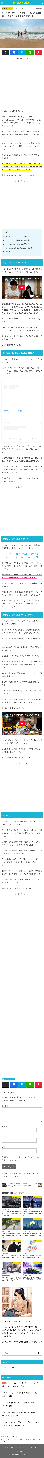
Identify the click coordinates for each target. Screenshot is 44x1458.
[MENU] (2, 2)
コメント (6, 1106)
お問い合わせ (23, 1451)
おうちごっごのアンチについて (15, 236)
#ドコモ (22, 554)
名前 (4, 1126)
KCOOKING (22, 3)
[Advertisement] (22, 82)
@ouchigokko (11, 554)
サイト (4, 1147)
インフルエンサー (7, 8)
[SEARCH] (41, 2)
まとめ (6, 252)
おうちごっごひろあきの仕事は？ (16, 244)
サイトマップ (35, 1447)
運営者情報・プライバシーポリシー (17, 1447)
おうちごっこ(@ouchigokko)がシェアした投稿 (21, 439)
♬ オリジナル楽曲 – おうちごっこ (23, 557)
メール (5, 1137)
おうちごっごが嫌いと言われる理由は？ (18, 240)
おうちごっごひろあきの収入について (17, 248)
